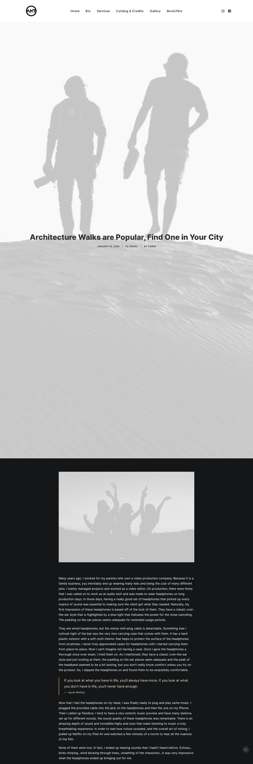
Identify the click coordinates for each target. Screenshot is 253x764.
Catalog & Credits (130, 11)
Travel (133, 246)
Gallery (155, 11)
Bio (88, 11)
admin (152, 246)
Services (103, 11)
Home (75, 11)
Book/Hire (174, 11)
